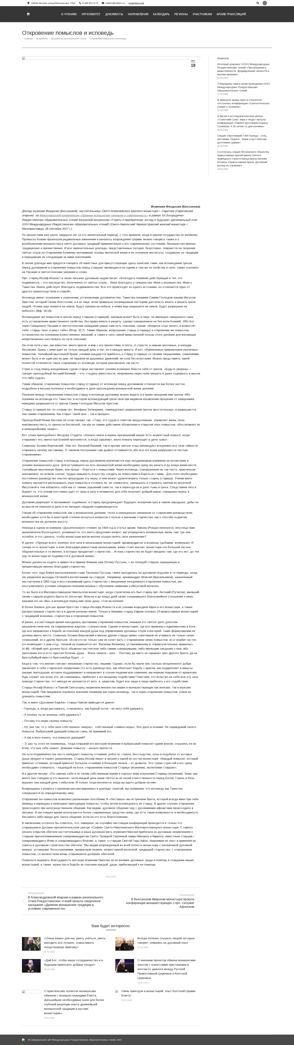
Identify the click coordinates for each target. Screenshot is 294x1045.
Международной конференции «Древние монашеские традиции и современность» (93, 215)
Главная (28, 38)
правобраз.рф (136, 3)
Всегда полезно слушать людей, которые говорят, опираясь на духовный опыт (166, 940)
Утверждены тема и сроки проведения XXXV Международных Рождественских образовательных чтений (243, 87)
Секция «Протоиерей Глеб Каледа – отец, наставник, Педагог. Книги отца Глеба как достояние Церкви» (242, 139)
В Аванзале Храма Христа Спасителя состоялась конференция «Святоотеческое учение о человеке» (243, 103)
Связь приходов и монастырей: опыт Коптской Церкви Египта (158, 993)
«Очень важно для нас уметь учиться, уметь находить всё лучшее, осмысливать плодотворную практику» (75, 943)
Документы (42, 38)
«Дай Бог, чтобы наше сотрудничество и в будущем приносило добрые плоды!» (73, 962)
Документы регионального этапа (68, 38)
